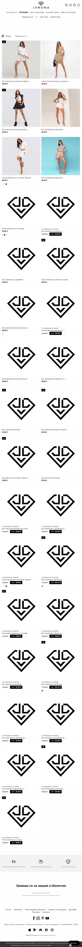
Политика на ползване (34, 924)
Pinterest (42, 918)
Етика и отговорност (52, 924)
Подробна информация (60, 945)
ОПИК (76, 924)
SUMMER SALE (67, 924)
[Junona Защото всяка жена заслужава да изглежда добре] (41, 5)
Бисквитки (20, 924)
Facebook (34, 918)
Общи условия (9, 924)
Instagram (38, 918)
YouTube (47, 918)
